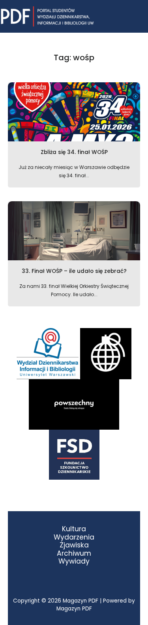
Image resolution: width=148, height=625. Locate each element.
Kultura (74, 529)
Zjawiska (74, 545)
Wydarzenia (74, 537)
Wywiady (74, 561)
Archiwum (74, 553)
